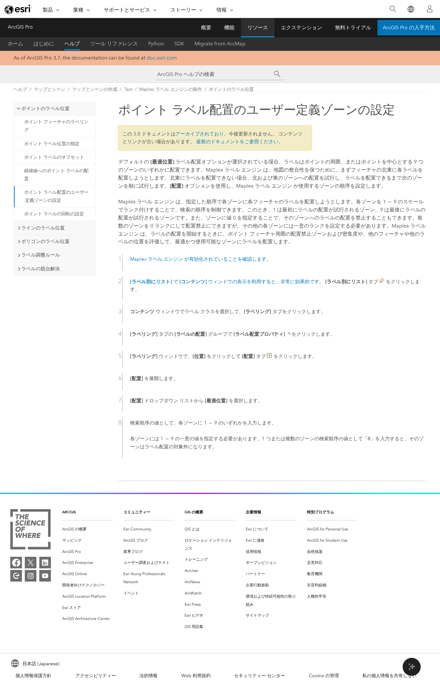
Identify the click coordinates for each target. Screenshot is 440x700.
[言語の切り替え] (410, 9)
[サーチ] (277, 74)
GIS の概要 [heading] (194, 511)
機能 (229, 27)
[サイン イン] (429, 9)
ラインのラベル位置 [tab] (43, 228)
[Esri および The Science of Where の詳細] (30, 530)
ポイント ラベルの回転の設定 (54, 214)
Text (128, 89)
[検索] (393, 9)
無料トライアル (353, 27)
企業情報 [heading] (253, 511)
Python (156, 44)
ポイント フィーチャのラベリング (56, 126)
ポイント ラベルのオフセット (54, 157)
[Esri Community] (16, 576)
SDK (179, 44)
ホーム (15, 44)
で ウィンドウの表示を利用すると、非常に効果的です (224, 282)
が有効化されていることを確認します (198, 259)
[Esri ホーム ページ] (18, 9)
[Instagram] (30, 576)
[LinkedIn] (45, 562)
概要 (206, 27)
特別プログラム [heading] (320, 511)
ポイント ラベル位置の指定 (52, 143)
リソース (257, 27)
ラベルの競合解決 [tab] (40, 269)
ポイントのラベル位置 (231, 89)
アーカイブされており (200, 134)
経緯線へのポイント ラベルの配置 (56, 175)
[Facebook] (16, 562)
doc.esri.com (162, 58)
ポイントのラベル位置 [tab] (45, 108)
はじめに (43, 44)
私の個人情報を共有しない (389, 675)
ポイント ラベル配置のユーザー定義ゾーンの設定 (56, 196)
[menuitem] (87, 529)
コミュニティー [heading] (136, 511)
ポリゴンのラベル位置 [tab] (45, 241)
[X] (30, 562)
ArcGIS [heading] (69, 511)
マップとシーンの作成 (94, 89)
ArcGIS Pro (20, 27)
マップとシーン (49, 89)
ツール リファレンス (114, 44)
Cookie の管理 (324, 675)
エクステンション (301, 27)
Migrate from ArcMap (220, 44)
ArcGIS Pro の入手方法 (409, 27)
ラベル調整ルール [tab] (40, 255)
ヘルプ (72, 44)
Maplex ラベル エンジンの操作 (170, 89)
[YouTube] (45, 576)
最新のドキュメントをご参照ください (237, 142)
